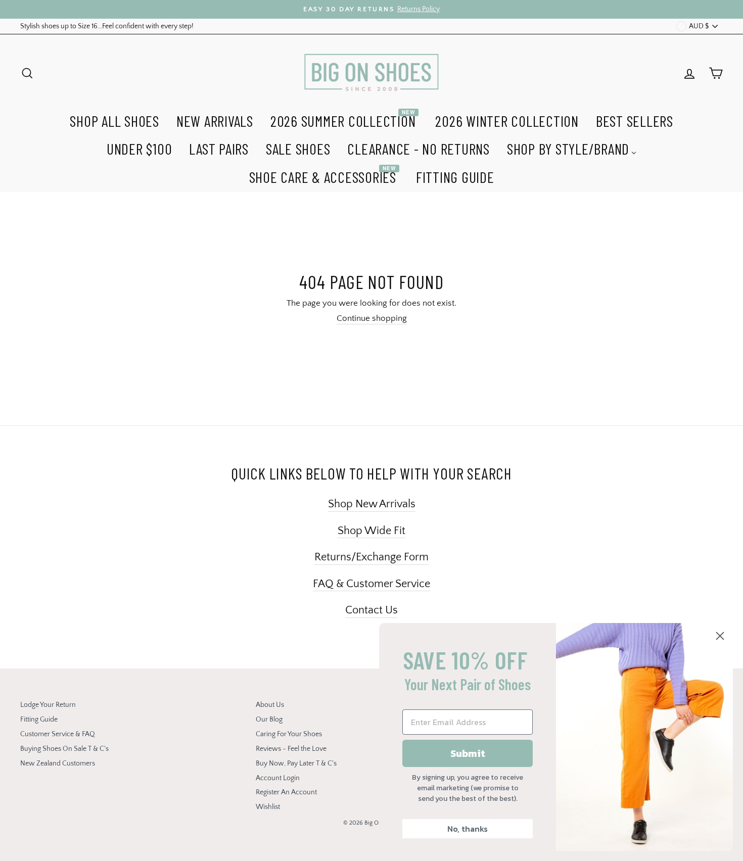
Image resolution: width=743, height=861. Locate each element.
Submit (467, 753)
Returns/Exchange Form (371, 557)
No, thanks (467, 829)
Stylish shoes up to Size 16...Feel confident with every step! (107, 26)
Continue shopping (372, 318)
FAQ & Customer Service (371, 584)
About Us (270, 705)
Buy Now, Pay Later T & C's (296, 763)
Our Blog (269, 719)
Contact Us (371, 610)
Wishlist (268, 807)
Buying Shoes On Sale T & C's (64, 749)
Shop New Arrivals (371, 504)
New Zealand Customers (57, 763)
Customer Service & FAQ (57, 734)
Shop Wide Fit (371, 530)
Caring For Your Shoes (289, 734)
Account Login (278, 778)
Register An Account (286, 792)
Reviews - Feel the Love (291, 749)
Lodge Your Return (48, 705)
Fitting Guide (39, 719)
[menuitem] (114, 119)
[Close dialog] (720, 636)
